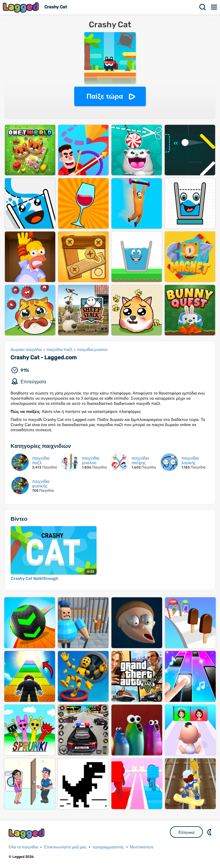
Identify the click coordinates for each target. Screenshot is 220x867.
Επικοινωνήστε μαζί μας (65, 847)
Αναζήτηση (203, 7)
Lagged (21, 7)
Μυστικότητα (141, 847)
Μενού (214, 7)
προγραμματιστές (108, 847)
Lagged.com (27, 833)
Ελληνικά (186, 832)
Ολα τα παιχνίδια (23, 847)
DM (210, 832)
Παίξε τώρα (105, 96)
